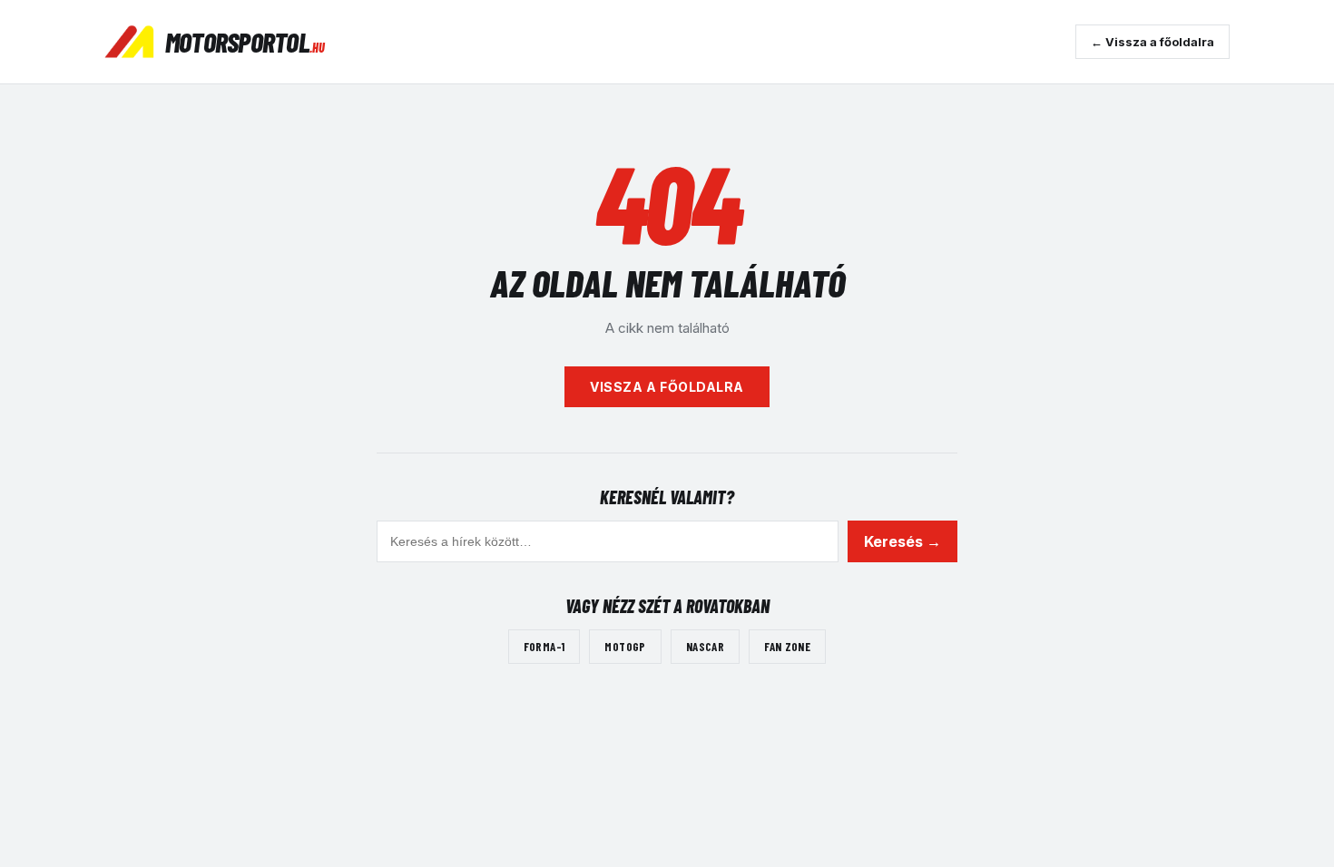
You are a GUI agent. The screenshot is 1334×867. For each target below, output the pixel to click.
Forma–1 (544, 646)
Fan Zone (787, 646)
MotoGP (624, 646)
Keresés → (902, 541)
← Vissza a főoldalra (1152, 41)
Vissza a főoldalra (667, 387)
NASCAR (705, 646)
